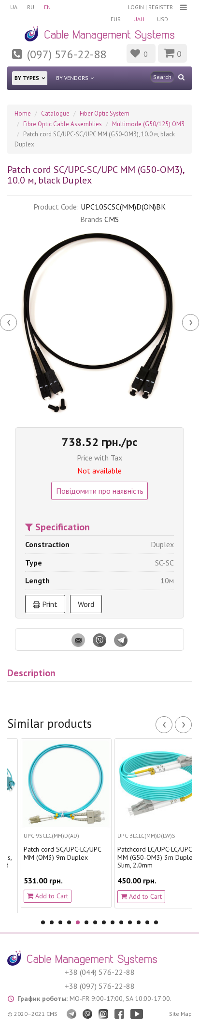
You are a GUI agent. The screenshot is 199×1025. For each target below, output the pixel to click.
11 (130, 922)
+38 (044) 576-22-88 (100, 972)
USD (162, 19)
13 (147, 922)
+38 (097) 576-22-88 (100, 986)
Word (86, 604)
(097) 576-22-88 (66, 54)
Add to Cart (40, 896)
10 (121, 922)
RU (30, 7)
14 (156, 922)
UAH (138, 19)
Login (136, 7)
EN (47, 7)
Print (48, 604)
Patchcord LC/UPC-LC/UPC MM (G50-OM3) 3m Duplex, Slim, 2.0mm (147, 857)
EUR (116, 19)
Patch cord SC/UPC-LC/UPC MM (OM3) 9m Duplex (52, 853)
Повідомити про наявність (99, 491)
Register (160, 7)
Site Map (180, 1013)
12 (139, 922)
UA (13, 7)
